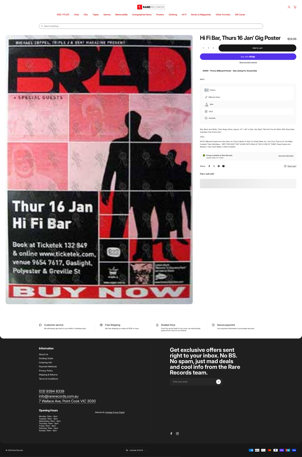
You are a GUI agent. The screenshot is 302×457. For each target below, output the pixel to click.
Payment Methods (48, 366)
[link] (67, 401)
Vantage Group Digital (115, 412)
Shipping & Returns (48, 374)
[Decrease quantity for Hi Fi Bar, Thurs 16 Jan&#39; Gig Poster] (203, 48)
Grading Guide (46, 358)
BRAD (202, 79)
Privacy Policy (46, 370)
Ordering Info (45, 362)
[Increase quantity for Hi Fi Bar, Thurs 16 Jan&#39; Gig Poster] (214, 48)
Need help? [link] (291, 166)
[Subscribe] (218, 381)
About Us (43, 354)
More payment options (248, 62)
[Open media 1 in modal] (99, 169)
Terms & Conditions (48, 379)
